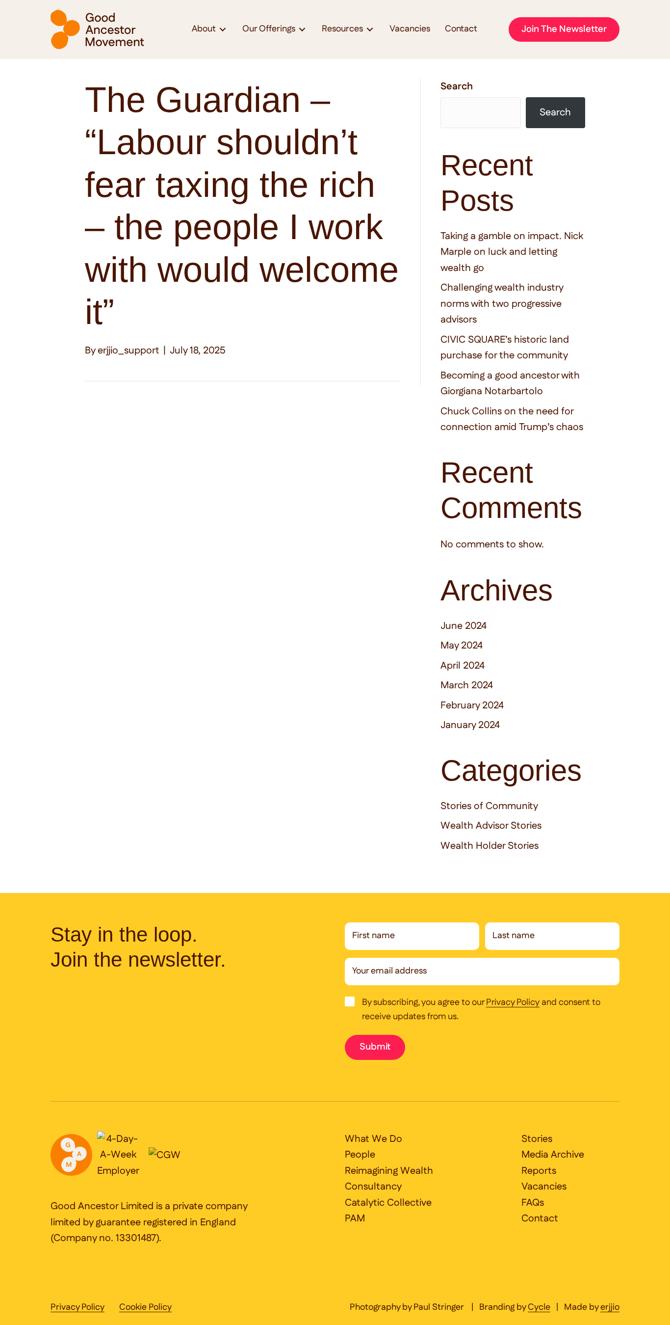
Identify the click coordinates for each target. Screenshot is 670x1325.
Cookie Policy (145, 1307)
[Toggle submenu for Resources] (370, 29)
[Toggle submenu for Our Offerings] (302, 29)
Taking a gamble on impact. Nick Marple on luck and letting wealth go (511, 252)
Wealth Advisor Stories (490, 826)
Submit (375, 1047)
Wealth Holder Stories (489, 846)
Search (456, 86)
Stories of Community (489, 806)
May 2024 (461, 645)
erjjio (609, 1307)
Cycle (539, 1307)
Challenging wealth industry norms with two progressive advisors (501, 303)
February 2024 (472, 705)
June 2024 (463, 626)
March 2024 (466, 685)
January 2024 (470, 725)
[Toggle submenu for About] (223, 29)
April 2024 (462, 666)
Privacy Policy (513, 1002)
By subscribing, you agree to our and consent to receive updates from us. (481, 1009)
